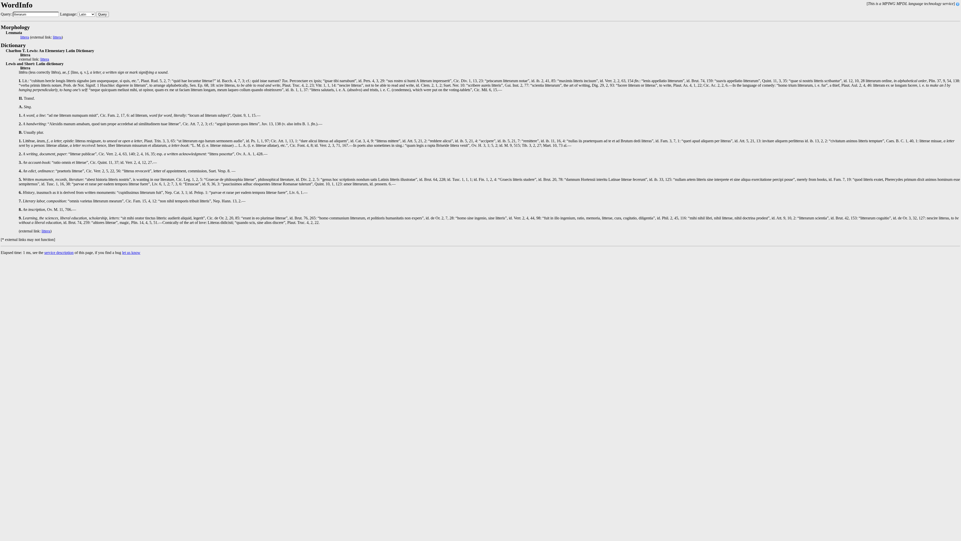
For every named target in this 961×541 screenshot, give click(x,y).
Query (102, 14)
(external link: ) (41, 37)
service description (59, 252)
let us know (131, 252)
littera (24, 37)
